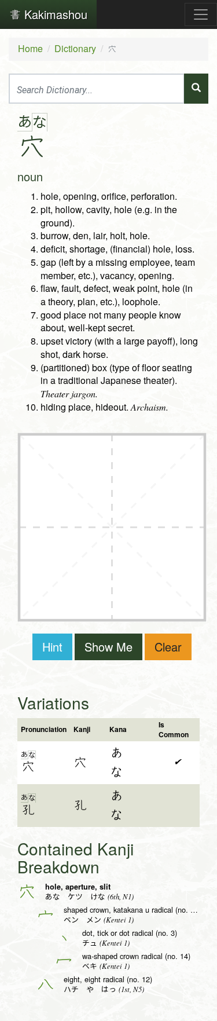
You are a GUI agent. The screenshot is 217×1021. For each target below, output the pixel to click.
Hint (52, 646)
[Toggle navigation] (201, 14)
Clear (168, 646)
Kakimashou (54, 14)
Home (30, 48)
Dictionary (75, 48)
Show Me (108, 646)
